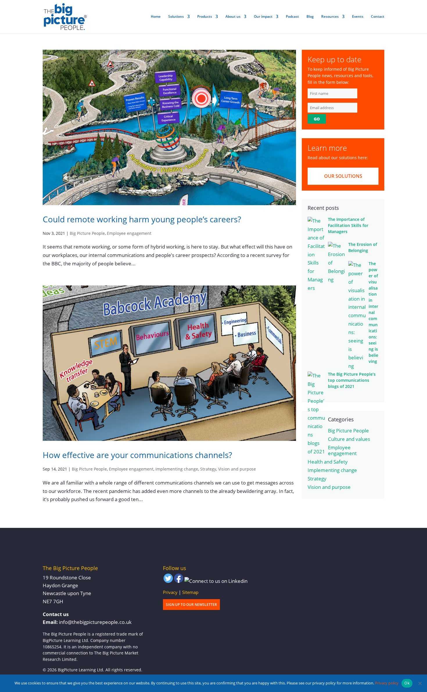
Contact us (56, 614)
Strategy (208, 469)
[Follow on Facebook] (178, 579)
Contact (377, 17)
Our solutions (343, 176)
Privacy (170, 592)
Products (204, 17)
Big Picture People (87, 233)
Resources (330, 17)
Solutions (176, 17)
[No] (420, 683)
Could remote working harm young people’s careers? (142, 219)
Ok (407, 683)
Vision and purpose (237, 469)
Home (156, 17)
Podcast (292, 17)
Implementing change (176, 469)
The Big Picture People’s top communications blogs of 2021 (352, 380)
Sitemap (190, 592)
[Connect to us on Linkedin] (215, 581)
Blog (310, 17)
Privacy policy (387, 683)
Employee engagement (129, 233)
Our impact (263, 17)
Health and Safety (328, 461)
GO (317, 119)
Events (357, 17)
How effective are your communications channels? (137, 454)
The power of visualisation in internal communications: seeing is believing (373, 312)
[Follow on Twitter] (168, 579)
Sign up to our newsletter (191, 604)
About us (233, 17)
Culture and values (349, 439)
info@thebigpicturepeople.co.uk (95, 622)
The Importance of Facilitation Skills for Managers (348, 225)
